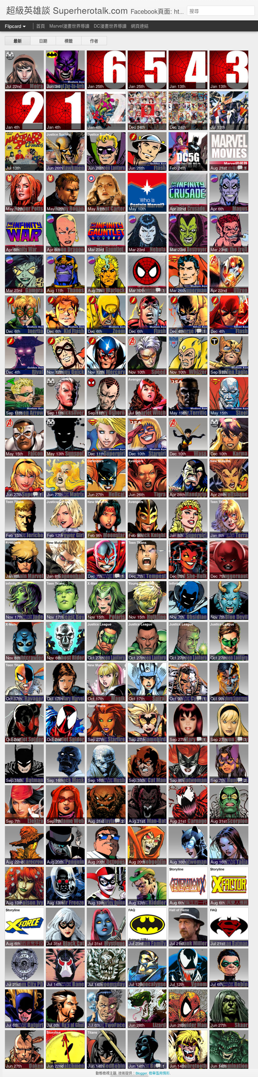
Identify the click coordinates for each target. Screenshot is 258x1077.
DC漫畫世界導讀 (110, 26)
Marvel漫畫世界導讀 (69, 26)
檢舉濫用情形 (159, 1072)
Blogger (141, 1072)
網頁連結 (140, 26)
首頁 (40, 26)
